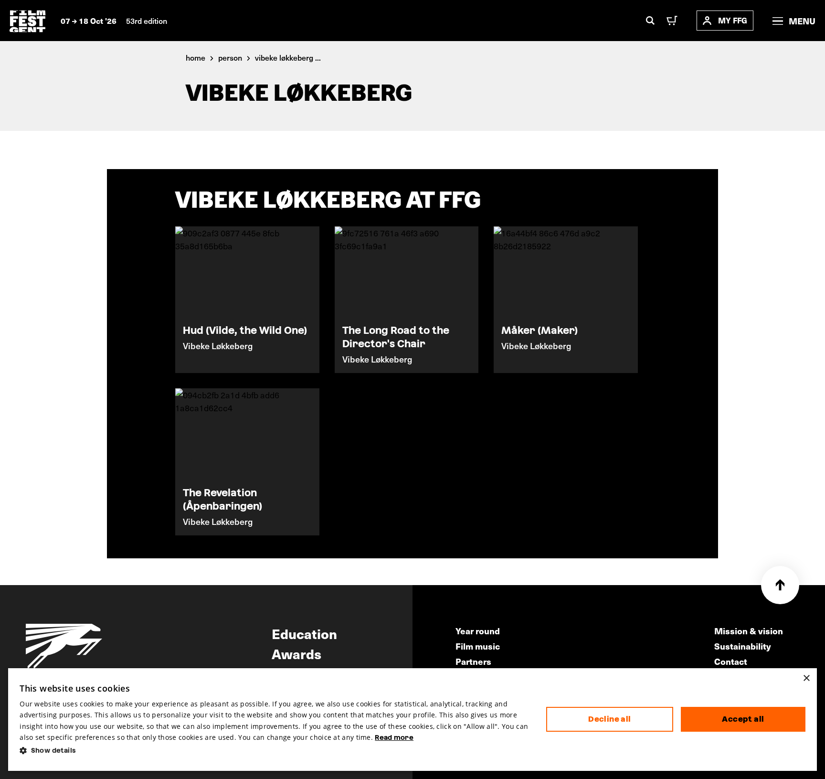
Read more (394, 737)
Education (304, 633)
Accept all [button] (743, 719)
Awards (296, 653)
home (195, 57)
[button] (275, 750)
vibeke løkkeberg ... (288, 57)
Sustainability (742, 646)
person (230, 57)
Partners (473, 661)
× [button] (806, 678)
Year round (477, 631)
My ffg (732, 20)
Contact (730, 661)
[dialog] (412, 719)
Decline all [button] (609, 719)
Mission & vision (748, 631)
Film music (477, 646)
